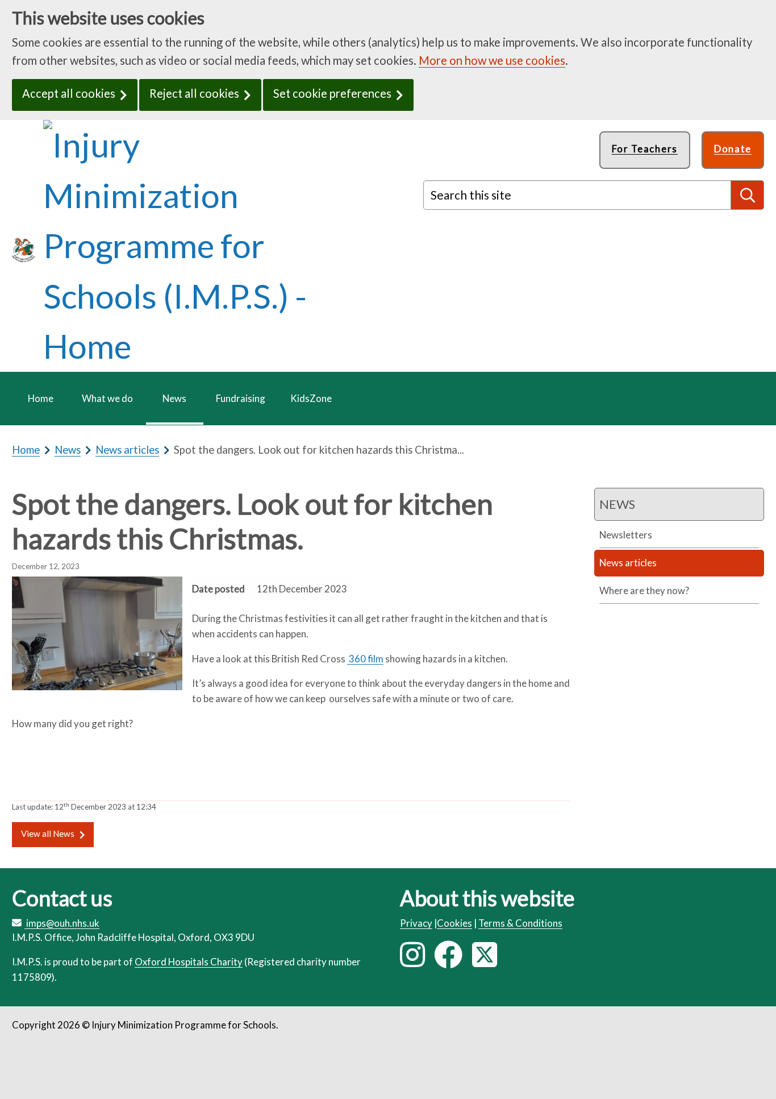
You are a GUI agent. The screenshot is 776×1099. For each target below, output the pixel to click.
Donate (733, 149)
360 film (365, 659)
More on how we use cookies (492, 60)
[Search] (747, 195)
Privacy (416, 923)
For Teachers (645, 149)
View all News (47, 833)
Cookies (454, 923)
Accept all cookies (68, 93)
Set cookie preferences (332, 93)
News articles (127, 449)
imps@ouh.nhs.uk (62, 923)
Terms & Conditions (520, 923)
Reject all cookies (194, 93)
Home (26, 449)
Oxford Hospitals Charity (189, 962)
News (68, 449)
